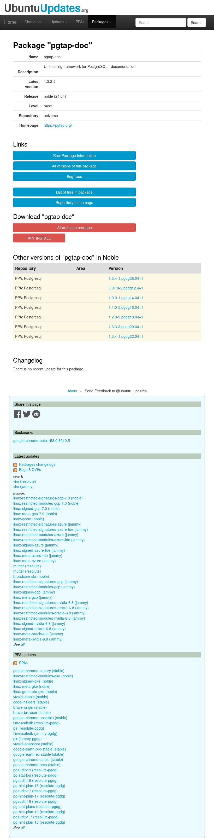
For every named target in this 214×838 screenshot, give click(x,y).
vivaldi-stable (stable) (30, 696)
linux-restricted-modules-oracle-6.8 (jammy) (49, 612)
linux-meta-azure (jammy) (34, 560)
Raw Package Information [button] (74, 155)
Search (197, 22)
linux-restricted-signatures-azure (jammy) (47, 524)
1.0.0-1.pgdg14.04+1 (126, 297)
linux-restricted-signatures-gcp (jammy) (45, 581)
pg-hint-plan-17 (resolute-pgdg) (39, 796)
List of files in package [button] (74, 192)
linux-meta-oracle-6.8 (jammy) (38, 633)
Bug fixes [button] (74, 176)
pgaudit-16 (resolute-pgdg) (35, 801)
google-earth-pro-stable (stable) (39, 749)
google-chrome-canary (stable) (38, 670)
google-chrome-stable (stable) (38, 759)
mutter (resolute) (27, 565)
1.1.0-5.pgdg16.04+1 (126, 307)
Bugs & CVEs (30, 469)
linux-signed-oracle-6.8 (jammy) (39, 628)
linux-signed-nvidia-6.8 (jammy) (39, 623)
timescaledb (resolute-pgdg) (36, 722)
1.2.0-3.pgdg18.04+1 (126, 316)
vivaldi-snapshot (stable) (33, 743)
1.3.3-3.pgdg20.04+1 (126, 326)
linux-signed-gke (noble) (33, 681)
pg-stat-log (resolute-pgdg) (35, 775)
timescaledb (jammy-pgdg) (35, 733)
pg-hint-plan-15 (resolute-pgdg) (39, 822)
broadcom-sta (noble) (31, 576)
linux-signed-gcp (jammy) (34, 592)
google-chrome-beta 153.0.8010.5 (41, 440)
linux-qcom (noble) (28, 518)
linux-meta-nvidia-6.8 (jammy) (38, 639)
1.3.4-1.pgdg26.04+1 (126, 278)
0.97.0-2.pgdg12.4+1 (126, 287)
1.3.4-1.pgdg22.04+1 (126, 336)
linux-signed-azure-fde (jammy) (39, 550)
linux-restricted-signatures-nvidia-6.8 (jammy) (50, 602)
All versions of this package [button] (74, 165)
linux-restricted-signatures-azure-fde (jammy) (50, 529)
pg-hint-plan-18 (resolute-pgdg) (39, 785)
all (23, 644)
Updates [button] (57, 21)
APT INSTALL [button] (39, 238)
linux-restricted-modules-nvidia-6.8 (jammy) (49, 618)
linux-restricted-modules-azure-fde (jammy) (49, 539)
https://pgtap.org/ (58, 125)
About (72, 390)
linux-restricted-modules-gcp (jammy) (44, 586)
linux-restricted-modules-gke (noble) (43, 675)
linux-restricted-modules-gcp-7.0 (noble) (46, 503)
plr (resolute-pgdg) (28, 728)
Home (10, 21)
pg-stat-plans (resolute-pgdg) (37, 806)
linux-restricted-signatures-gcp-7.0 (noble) (48, 498)
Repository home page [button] (74, 202)
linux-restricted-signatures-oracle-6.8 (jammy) (51, 607)
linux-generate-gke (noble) (35, 691)
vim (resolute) (24, 481)
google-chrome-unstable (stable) (40, 717)
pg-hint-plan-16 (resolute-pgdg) (39, 811)
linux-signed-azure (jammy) (35, 545)
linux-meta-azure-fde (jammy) (37, 555)
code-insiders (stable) (31, 702)
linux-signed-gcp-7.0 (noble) (36, 508)
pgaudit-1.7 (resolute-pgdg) (36, 816)
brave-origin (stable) (30, 707)
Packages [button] (100, 21)
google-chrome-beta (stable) (37, 764)
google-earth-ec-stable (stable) (38, 754)
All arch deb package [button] (74, 227)
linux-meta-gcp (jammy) (32, 597)
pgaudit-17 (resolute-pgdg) (35, 790)
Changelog (34, 21)
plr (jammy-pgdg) (27, 738)
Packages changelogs (37, 464)
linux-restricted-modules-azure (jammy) (45, 534)
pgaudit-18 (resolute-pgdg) (35, 780)
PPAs (80, 21)
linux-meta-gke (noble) (32, 686)
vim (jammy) (23, 486)
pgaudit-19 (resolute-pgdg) (35, 769)
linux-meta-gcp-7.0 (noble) (35, 513)
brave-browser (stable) (32, 712)
